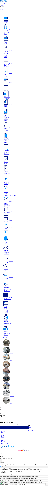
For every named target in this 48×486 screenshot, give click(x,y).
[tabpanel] (24, 471)
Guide (2, 440)
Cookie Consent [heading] (1, 456)
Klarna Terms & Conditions (4, 443)
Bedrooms (4, 4)
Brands (2, 5)
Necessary (2, 466)
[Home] (3, 1)
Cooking (29, 428)
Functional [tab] (1, 475)
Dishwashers (29, 427)
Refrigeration (29, 426)
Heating (2, 432)
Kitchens (4, 3)
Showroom (2, 2)
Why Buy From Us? (3, 436)
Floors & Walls (3, 431)
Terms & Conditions (3, 442)
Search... (1, 6)
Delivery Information (3, 441)
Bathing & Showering (30, 429)
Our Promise (2, 437)
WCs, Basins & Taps (30, 430)
